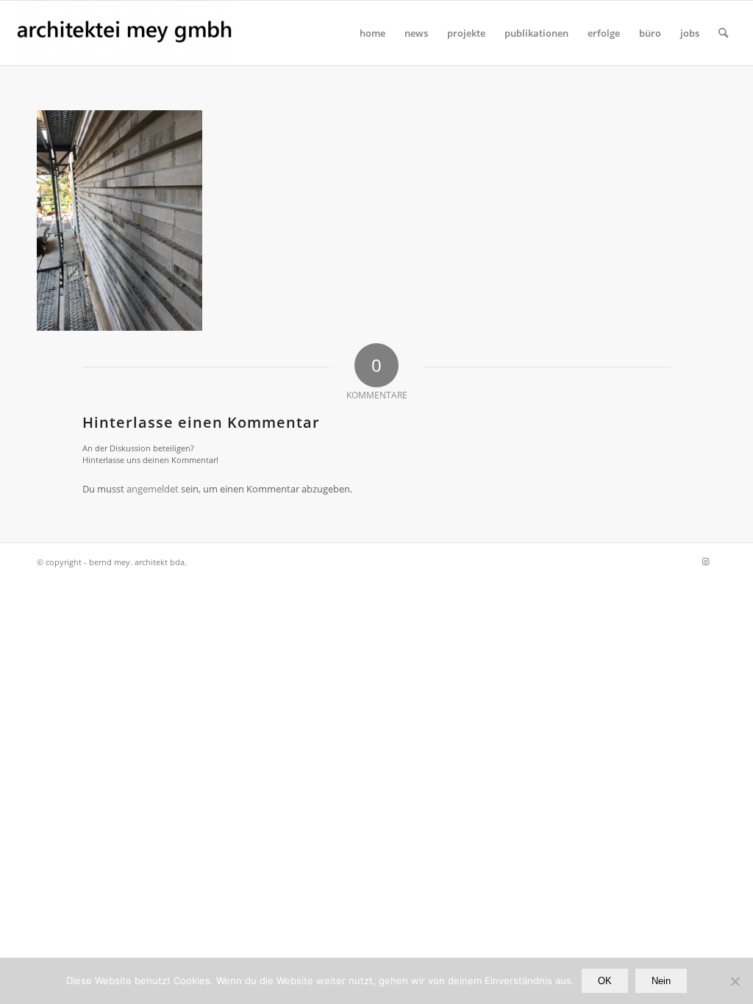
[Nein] (734, 981)
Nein (661, 980)
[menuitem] (372, 33)
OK (605, 980)
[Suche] (723, 33)
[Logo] (125, 33)
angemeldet (152, 488)
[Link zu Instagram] (705, 562)
